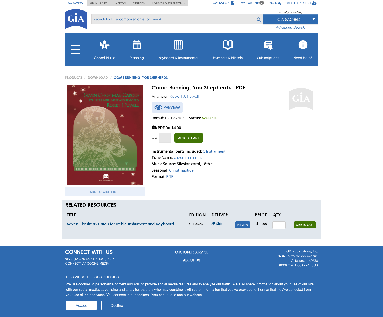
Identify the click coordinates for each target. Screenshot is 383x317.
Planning (137, 58)
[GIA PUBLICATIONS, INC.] (76, 18)
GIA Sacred (75, 3)
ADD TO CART (188, 138)
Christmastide (181, 170)
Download (98, 77)
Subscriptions (268, 58)
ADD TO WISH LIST (104, 192)
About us (191, 260)
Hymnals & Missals (228, 58)
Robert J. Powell (184, 96)
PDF (169, 176)
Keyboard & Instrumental (178, 58)
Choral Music (104, 58)
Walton (120, 3)
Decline (117, 305)
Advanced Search (290, 27)
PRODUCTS (73, 77)
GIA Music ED (98, 3)
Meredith (139, 3)
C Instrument (214, 151)
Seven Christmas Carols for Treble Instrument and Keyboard (120, 224)
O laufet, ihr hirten (188, 157)
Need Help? (302, 58)
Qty (155, 137)
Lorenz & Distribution (167, 3)
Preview (242, 224)
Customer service (191, 252)
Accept (81, 305)
